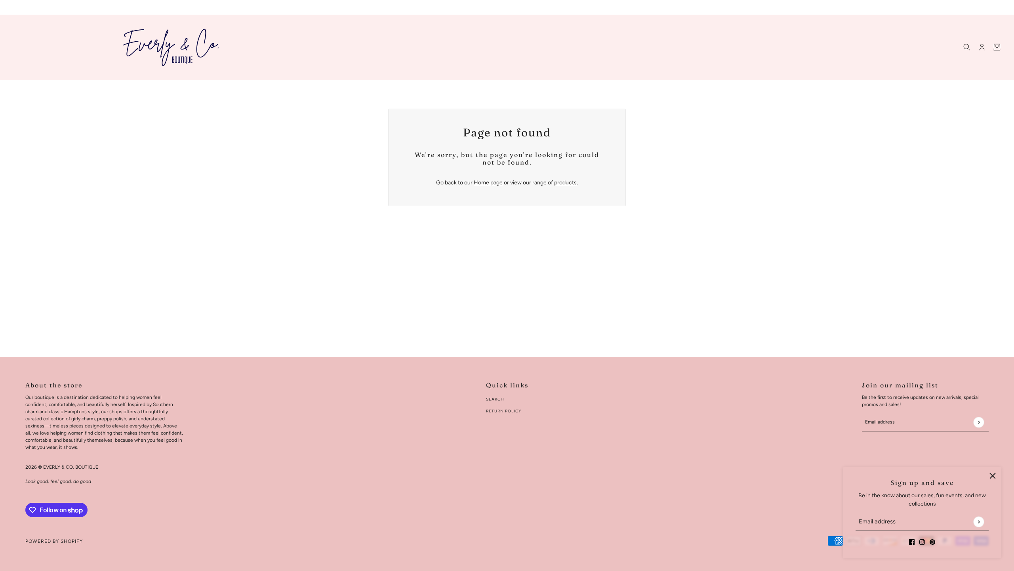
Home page (488, 182)
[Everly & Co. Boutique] (171, 47)
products (565, 182)
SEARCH (495, 399)
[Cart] (997, 47)
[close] (993, 476)
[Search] (967, 47)
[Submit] (978, 521)
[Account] (982, 47)
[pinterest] (932, 541)
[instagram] (922, 541)
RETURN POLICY (503, 411)
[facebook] (912, 541)
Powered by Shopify (54, 541)
